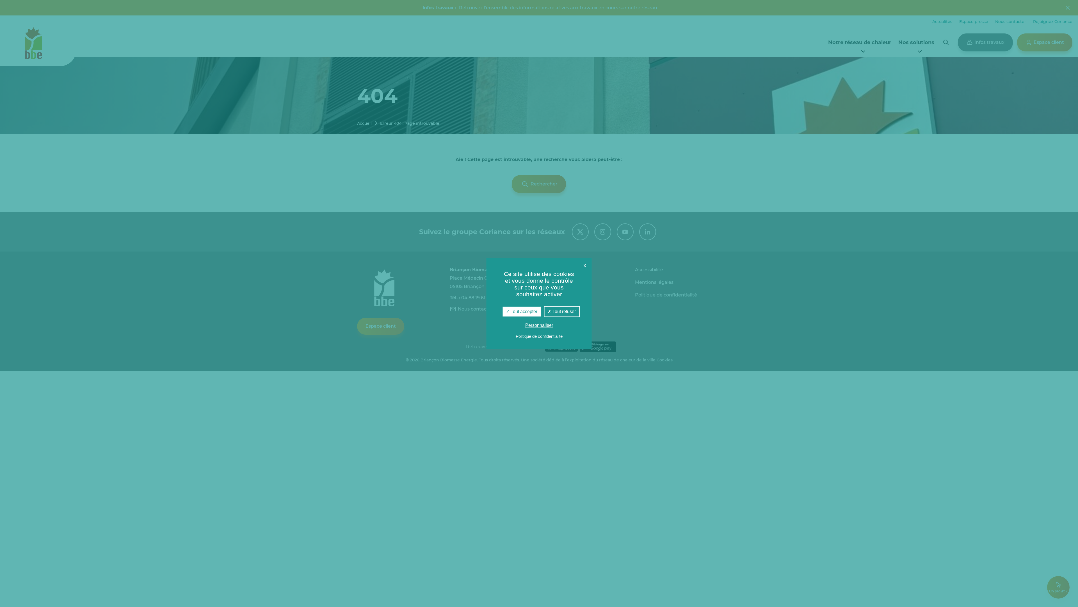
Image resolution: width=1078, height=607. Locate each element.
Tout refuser (563, 311)
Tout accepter (523, 311)
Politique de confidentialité (539, 336)
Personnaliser (539, 325)
